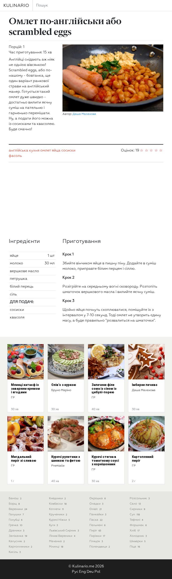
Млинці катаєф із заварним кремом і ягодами (25, 388)
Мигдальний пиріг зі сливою (23, 458)
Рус (75, 572)
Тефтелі (136, 519)
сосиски (68, 150)
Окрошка (97, 498)
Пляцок (96, 541)
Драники (16, 530)
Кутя (53, 525)
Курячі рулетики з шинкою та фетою (65, 458)
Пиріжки (97, 536)
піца (135, 546)
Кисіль (15, 552)
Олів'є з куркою (63, 385)
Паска (96, 519)
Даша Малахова (84, 114)
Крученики (58, 514)
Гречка (15, 525)
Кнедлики (57, 498)
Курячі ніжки (59, 519)
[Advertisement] (86, 200)
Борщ (14, 503)
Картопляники (20, 546)
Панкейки (97, 514)
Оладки (96, 503)
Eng (82, 572)
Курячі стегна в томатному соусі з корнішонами (105, 460)
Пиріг (95, 530)
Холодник (138, 536)
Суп (135, 514)
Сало (135, 503)
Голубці (15, 519)
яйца (56, 150)
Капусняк (17, 541)
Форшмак (138, 525)
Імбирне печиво (144, 385)
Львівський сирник (64, 530)
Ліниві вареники (62, 536)
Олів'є (95, 509)
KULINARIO (16, 5)
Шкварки (138, 541)
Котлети (56, 509)
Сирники (137, 509)
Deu (90, 572)
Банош (15, 498)
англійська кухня (24, 150)
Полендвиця (99, 546)
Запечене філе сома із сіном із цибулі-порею (104, 388)
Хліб (135, 530)
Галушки (16, 514)
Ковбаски (58, 503)
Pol (97, 572)
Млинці (56, 546)
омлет (45, 150)
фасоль (15, 156)
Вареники (18, 509)
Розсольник (140, 498)
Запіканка (18, 536)
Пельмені (97, 525)
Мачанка (57, 541)
